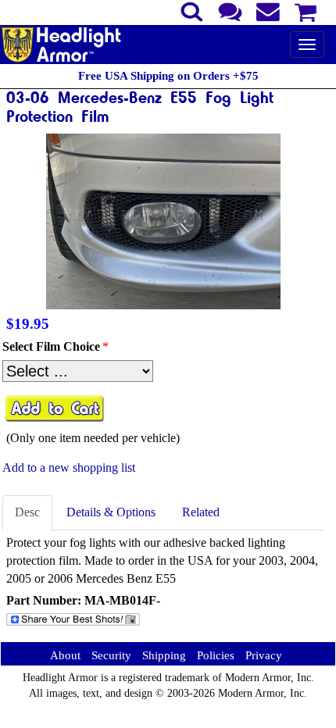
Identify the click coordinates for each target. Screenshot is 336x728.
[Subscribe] (268, 10)
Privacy (263, 655)
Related (201, 512)
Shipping (164, 655)
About (65, 655)
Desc (27, 512)
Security (111, 655)
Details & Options (110, 512)
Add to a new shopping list (68, 467)
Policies (215, 655)
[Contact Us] (230, 10)
